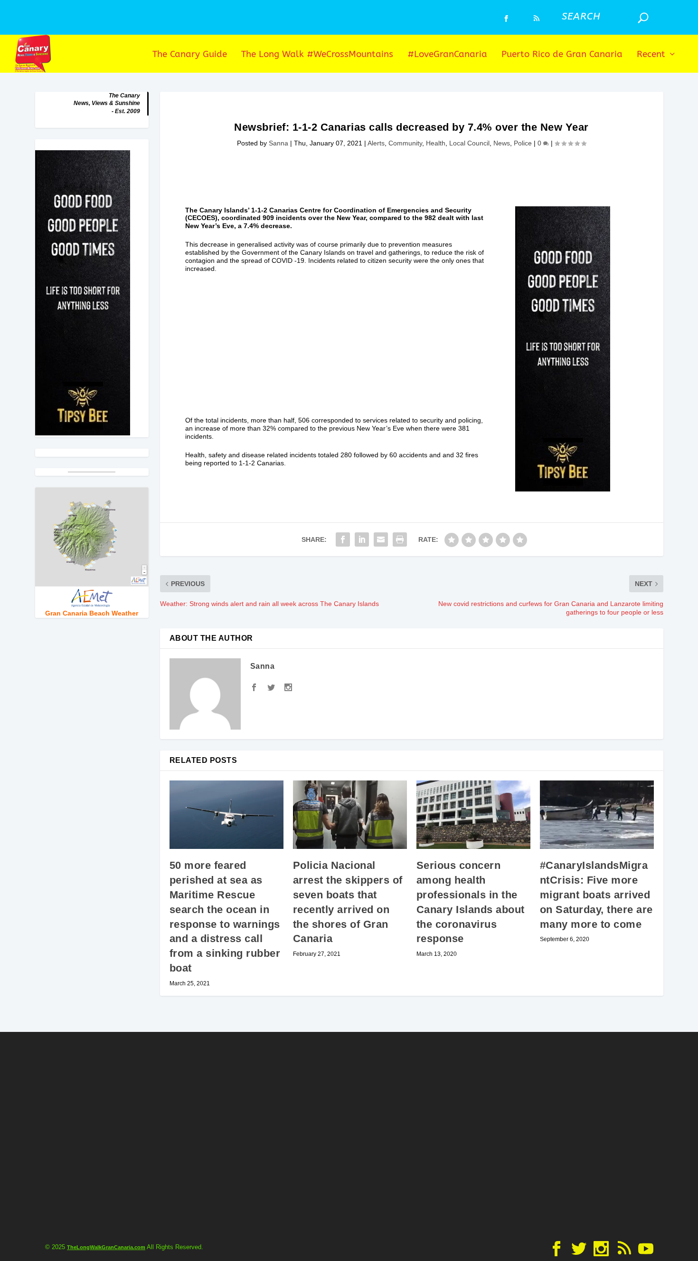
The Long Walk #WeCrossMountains (317, 54)
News (501, 143)
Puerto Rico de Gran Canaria (562, 54)
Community (405, 143)
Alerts (376, 143)
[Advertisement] (336, 349)
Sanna (278, 143)
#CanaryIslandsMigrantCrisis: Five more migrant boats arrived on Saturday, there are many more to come (596, 894)
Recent (651, 54)
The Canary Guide (189, 54)
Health (435, 143)
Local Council (469, 143)
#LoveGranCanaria (447, 54)
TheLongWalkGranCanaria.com (106, 1247)
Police (523, 143)
